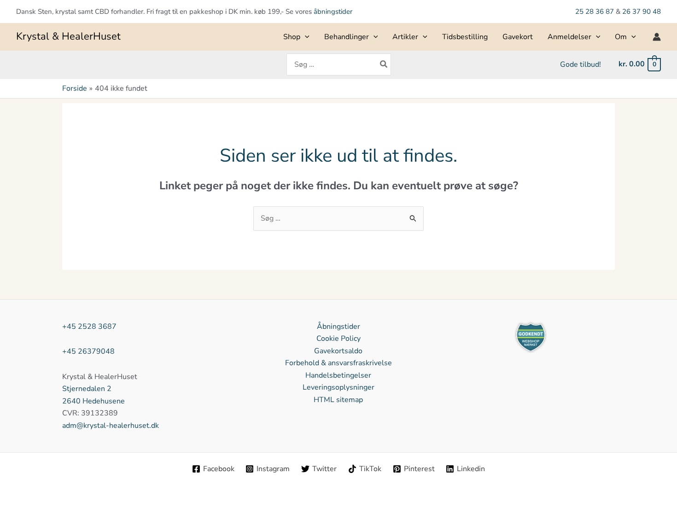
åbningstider (333, 11)
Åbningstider (338, 326)
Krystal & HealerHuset (68, 36)
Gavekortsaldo (338, 351)
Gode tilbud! (580, 64)
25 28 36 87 (595, 11)
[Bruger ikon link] (657, 37)
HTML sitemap (338, 400)
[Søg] (384, 64)
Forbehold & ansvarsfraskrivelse (338, 363)
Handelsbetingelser (338, 375)
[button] (304, 37)
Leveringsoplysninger (338, 387)
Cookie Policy (338, 338)
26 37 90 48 (641, 11)
